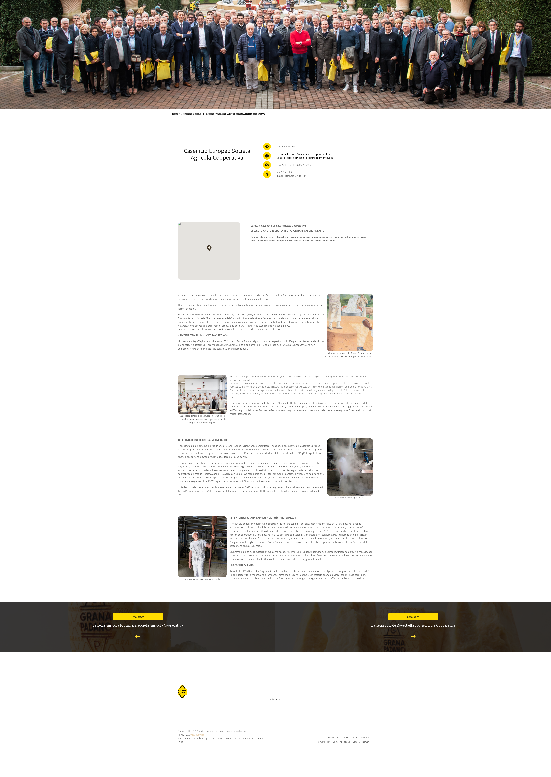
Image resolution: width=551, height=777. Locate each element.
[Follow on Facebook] (261, 704)
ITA (365, 4)
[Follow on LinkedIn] (287, 704)
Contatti (365, 737)
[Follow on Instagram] (274, 704)
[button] (209, 248)
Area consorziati (333, 737)
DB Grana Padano (341, 741)
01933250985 (197, 734)
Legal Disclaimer (361, 741)
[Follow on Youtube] (268, 704)
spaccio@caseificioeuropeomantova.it (310, 157)
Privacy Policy (323, 741)
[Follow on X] (280, 704)
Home (175, 114)
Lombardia (208, 114)
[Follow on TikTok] (291, 704)
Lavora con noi (351, 737)
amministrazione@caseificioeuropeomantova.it (305, 154)
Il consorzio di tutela (191, 114)
